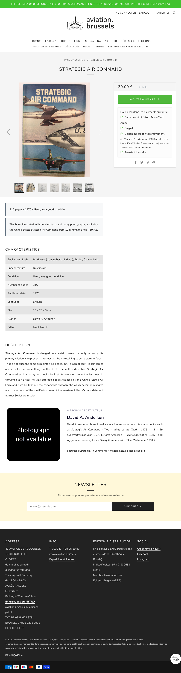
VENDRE (99, 46)
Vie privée (64, 639)
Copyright (53, 639)
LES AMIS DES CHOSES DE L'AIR (128, 46)
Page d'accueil (73, 60)
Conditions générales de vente (129, 639)
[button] (175, 660)
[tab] (19, 188)
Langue (144, 12)
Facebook (142, 554)
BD (115, 41)
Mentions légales (79, 639)
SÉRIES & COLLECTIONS (136, 41)
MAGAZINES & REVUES (47, 46)
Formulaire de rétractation (101, 639)
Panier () (162, 12)
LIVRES (49, 41)
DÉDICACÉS (72, 46)
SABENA (95, 41)
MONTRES (80, 41)
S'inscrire (131, 506)
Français (12, 655)
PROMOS (36, 41)
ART (107, 41)
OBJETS (66, 41)
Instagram (143, 559)
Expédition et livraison (62, 559)
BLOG (86, 46)
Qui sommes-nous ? (148, 548)
